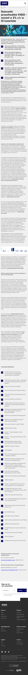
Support (3, 639)
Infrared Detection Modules (20, 617)
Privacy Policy (9, 595)
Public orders (4, 618)
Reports (18, 630)
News (2, 612)
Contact (19, 639)
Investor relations (21, 626)
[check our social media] (2, 652)
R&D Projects (4, 616)
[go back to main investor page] (4, 3)
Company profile (20, 629)
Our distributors (20, 643)
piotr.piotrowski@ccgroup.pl (8, 560)
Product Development (21, 619)
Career (2, 614)
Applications (3, 630)
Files (2, 642)
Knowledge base (5, 626)
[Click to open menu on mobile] (25, 3)
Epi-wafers (19, 612)
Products (19, 610)
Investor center (20, 632)
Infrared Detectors (20, 614)
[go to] (4, 605)
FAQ (2, 643)
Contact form (19, 642)
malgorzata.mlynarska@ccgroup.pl (9, 570)
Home (4, 7)
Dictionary (3, 645)
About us (3, 610)
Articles (2, 629)
